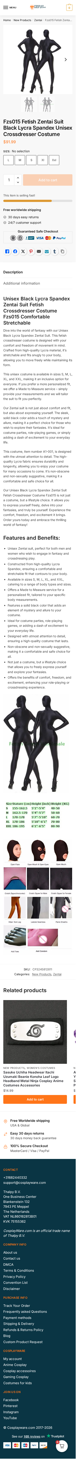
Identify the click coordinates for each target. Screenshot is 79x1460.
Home (7, 20)
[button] (18, 178)
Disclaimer (11, 1289)
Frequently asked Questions (25, 1311)
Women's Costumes (41, 1068)
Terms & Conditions (18, 1270)
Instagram (11, 1412)
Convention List (15, 1282)
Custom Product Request (23, 1342)
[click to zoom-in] (37, 59)
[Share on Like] (7, 251)
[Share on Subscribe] (47, 251)
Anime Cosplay (15, 1365)
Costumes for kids (17, 1383)
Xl (42, 160)
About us (10, 1252)
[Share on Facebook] (15, 251)
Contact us (11, 1258)
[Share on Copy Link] (62, 251)
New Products (22, 20)
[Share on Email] (39, 251)
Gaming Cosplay (16, 1377)
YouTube (10, 1418)
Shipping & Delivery (18, 1324)
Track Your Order (16, 1306)
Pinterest (10, 1406)
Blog (6, 1336)
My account (12, 1359)
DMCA (8, 1264)
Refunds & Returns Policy (23, 1330)
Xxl (54, 160)
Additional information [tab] (21, 283)
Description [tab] (13, 272)
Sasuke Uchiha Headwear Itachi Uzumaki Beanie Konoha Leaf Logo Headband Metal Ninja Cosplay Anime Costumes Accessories (33, 1078)
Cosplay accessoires (19, 1371)
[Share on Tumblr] (55, 251)
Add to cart (47, 180)
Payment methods (17, 1318)
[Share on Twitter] (23, 251)
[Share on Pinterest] (31, 251)
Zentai (38, 20)
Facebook (11, 1400)
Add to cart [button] (35, 1099)
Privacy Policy (14, 1277)
